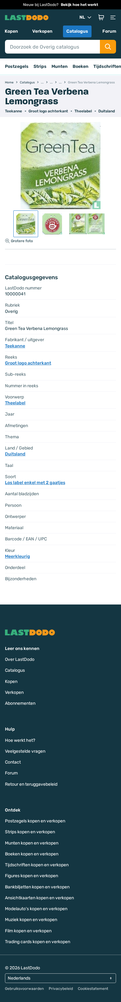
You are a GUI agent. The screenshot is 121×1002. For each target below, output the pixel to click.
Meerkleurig (17, 556)
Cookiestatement (93, 988)
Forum (109, 31)
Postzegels (17, 66)
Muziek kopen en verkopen (31, 919)
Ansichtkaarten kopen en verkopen (39, 898)
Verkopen (42, 31)
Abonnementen (20, 703)
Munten (60, 66)
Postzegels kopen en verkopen (35, 821)
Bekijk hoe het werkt (79, 4)
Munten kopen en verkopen (31, 843)
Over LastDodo (19, 659)
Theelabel (83, 111)
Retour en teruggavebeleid (31, 784)
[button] (101, 17)
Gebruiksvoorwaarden (24, 988)
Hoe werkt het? (20, 740)
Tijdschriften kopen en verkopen (37, 865)
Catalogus (77, 31)
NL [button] (82, 17)
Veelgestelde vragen (25, 751)
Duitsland (106, 111)
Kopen (11, 31)
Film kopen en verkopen (28, 931)
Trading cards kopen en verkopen (37, 941)
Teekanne (13, 111)
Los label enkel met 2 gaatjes (35, 482)
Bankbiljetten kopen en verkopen (37, 887)
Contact (13, 762)
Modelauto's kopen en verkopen (36, 908)
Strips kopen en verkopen (30, 832)
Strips (40, 66)
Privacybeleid (61, 988)
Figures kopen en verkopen (31, 875)
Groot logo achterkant (48, 111)
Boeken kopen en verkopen (31, 854)
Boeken (80, 66)
